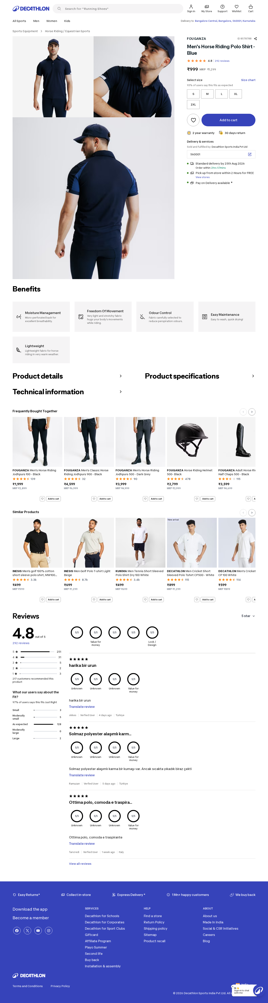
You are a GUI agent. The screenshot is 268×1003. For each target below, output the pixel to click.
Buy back (92, 960)
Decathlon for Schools (102, 916)
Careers (209, 935)
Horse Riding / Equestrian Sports (67, 31)
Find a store (153, 916)
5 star (246, 616)
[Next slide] (251, 411)
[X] (27, 930)
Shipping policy (155, 928)
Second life (94, 954)
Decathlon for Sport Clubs (105, 928)
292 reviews (222, 60)
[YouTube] (38, 930)
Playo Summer (96, 947)
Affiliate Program (98, 941)
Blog (206, 941)
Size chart (248, 80)
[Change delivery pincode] (249, 154)
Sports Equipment (25, 31)
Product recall (154, 941)
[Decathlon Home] (31, 8)
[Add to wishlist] (193, 120)
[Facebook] (17, 930)
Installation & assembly (103, 966)
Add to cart (53, 499)
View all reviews (80, 863)
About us (210, 916)
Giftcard (91, 935)
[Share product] (255, 39)
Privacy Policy (60, 986)
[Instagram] (48, 930)
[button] (20, 21)
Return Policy (154, 922)
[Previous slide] (243, 411)
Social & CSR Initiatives (220, 928)
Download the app (30, 909)
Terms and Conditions (28, 986)
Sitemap (150, 935)
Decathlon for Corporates (104, 922)
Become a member (31, 918)
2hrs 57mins (218, 167)
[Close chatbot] (232, 986)
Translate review (82, 707)
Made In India (213, 922)
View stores (203, 177)
